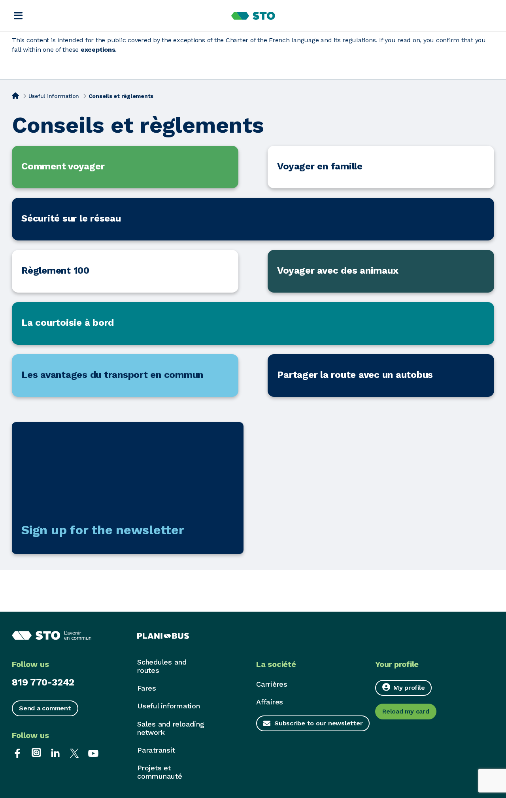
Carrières (271, 684)
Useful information (53, 96)
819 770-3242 (43, 682)
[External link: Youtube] (93, 752)
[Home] (15, 95)
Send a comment (45, 708)
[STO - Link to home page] (253, 16)
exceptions (98, 49)
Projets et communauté (159, 772)
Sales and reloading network (170, 728)
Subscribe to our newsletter (318, 723)
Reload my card (405, 711)
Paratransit (156, 750)
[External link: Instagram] (36, 752)
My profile (409, 687)
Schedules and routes (162, 666)
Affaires (269, 702)
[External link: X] (74, 752)
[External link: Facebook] (17, 752)
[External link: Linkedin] (55, 752)
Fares (146, 688)
